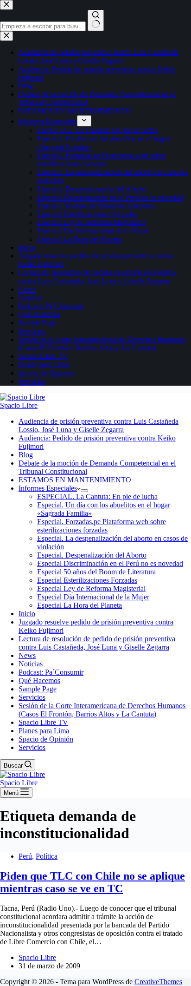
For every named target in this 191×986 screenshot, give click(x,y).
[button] (79, 488)
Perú (25, 856)
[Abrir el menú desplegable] (84, 490)
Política (46, 856)
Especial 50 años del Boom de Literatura (96, 572)
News (27, 655)
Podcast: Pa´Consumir (51, 672)
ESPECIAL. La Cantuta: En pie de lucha (97, 496)
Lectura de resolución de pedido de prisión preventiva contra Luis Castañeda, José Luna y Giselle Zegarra (97, 643)
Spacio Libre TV (43, 722)
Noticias (31, 664)
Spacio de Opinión (46, 739)
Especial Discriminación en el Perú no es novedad (110, 563)
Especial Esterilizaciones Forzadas (87, 580)
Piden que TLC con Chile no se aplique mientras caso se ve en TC (92, 882)
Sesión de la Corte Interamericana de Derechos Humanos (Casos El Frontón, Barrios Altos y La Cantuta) (102, 710)
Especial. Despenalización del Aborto (91, 555)
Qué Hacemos (39, 680)
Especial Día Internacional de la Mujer (93, 597)
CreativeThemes (158, 982)
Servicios (32, 697)
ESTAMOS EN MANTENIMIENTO (75, 480)
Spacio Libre (19, 405)
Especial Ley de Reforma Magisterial (91, 588)
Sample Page (38, 689)
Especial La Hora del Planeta (79, 605)
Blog (26, 455)
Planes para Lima (44, 731)
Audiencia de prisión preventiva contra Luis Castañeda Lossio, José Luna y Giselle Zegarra (98, 425)
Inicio (27, 614)
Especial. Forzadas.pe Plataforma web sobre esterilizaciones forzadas (101, 526)
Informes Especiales (48, 488)
